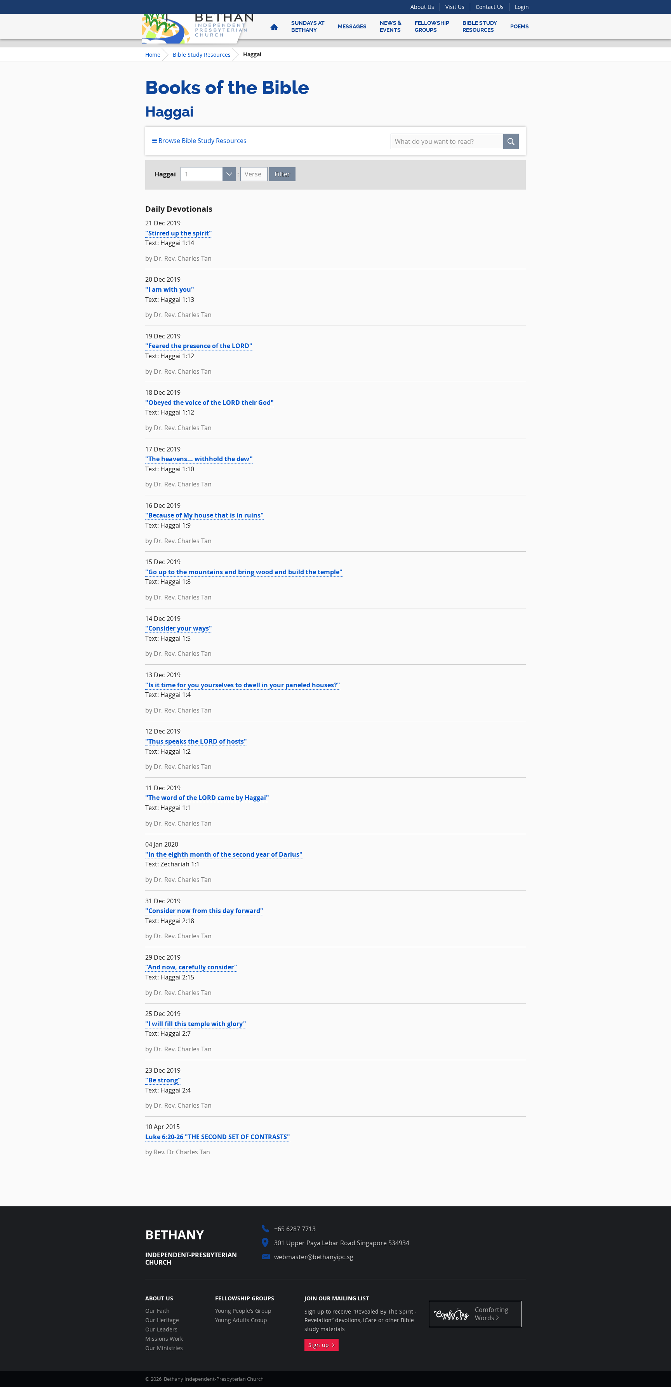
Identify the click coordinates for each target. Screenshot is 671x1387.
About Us (422, 6)
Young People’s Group (243, 1310)
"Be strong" (163, 1080)
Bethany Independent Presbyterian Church (197, 26)
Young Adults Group (241, 1320)
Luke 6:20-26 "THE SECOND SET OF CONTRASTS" (217, 1137)
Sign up (320, 1345)
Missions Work (164, 1338)
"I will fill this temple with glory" (195, 1023)
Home (152, 54)
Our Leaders (161, 1329)
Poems (519, 26)
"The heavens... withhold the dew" (199, 459)
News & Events (391, 26)
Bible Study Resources (479, 26)
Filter (282, 174)
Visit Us (454, 6)
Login (522, 6)
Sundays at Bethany (308, 26)
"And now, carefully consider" (191, 967)
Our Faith (157, 1310)
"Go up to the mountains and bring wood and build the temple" (243, 572)
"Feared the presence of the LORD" (198, 346)
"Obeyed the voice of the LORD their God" (209, 402)
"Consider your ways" (178, 628)
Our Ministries (164, 1348)
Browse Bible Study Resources (202, 140)
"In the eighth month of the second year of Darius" (223, 854)
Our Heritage (162, 1320)
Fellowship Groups (432, 26)
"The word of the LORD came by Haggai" (207, 797)
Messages (352, 26)
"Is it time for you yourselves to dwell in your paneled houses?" (242, 685)
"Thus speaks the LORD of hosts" (196, 741)
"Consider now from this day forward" (204, 910)
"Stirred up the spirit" (178, 233)
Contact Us (490, 6)
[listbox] (208, 174)
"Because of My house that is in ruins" (204, 515)
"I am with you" (169, 289)
